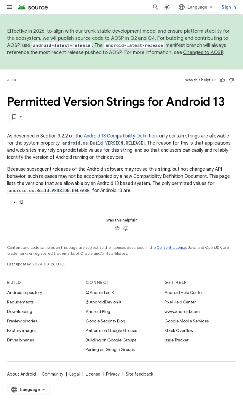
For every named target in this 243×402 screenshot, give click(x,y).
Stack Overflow (179, 330)
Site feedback (139, 374)
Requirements (20, 302)
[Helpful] (222, 80)
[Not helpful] (231, 80)
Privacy (113, 374)
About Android (21, 374)
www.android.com (182, 311)
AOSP (12, 80)
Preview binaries (22, 321)
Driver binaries (20, 340)
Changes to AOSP (203, 53)
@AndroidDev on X (104, 302)
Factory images (21, 330)
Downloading (19, 311)
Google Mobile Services (186, 321)
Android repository (24, 292)
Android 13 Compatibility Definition (120, 136)
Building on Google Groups (111, 340)
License (93, 374)
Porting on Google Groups (110, 349)
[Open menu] (9, 7)
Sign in (229, 7)
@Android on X (100, 292)
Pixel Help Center (180, 302)
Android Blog (98, 311)
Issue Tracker (176, 340)
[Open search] (155, 7)
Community (52, 374)
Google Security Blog (105, 321)
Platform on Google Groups (111, 330)
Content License (171, 247)
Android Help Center (183, 292)
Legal (74, 374)
